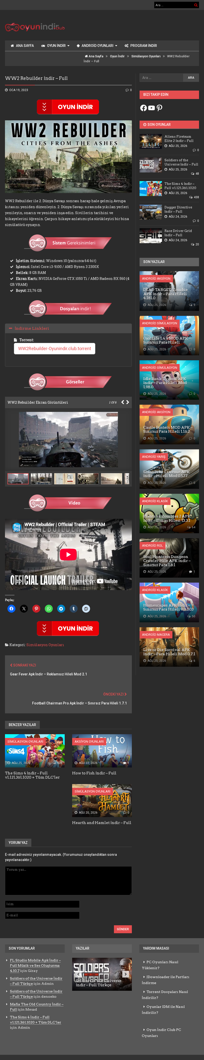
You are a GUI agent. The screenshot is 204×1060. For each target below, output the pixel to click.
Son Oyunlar (159, 125)
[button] (42, 479)
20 (197, 244)
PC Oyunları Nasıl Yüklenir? (160, 965)
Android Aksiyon (156, 278)
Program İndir (143, 46)
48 (197, 173)
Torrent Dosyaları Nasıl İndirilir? (165, 995)
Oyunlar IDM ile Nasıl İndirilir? (163, 1010)
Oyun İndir (56, 46)
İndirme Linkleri (32, 328)
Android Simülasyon (159, 323)
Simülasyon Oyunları (145, 56)
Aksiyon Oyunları (89, 741)
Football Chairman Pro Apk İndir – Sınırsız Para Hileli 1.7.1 (79, 703)
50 (193, 616)
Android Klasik (155, 501)
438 (59, 763)
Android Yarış (153, 457)
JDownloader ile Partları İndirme (165, 980)
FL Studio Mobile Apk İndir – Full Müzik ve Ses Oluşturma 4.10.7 (35, 965)
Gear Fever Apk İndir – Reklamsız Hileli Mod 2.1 (48, 674)
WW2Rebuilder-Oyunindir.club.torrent (54, 348)
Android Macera (156, 634)
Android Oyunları (97, 46)
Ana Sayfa (25, 46)
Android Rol (152, 545)
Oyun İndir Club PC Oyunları (161, 1033)
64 (193, 527)
